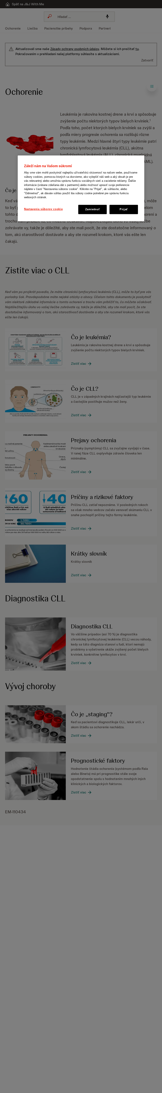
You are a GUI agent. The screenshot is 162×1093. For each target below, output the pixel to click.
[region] (81, 188)
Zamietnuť (92, 209)
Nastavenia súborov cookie (43, 209)
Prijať (124, 209)
